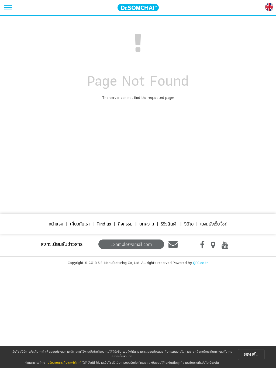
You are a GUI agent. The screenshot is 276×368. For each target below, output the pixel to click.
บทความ (146, 224)
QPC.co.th (201, 263)
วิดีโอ (189, 224)
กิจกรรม (125, 224)
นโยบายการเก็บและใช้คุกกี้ (64, 362)
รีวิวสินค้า (169, 224)
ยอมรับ (251, 354)
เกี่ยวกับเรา (80, 224)
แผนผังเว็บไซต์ (213, 224)
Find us (103, 224)
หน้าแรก (56, 224)
